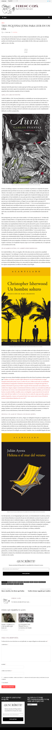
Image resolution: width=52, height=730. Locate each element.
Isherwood (26, 582)
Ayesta (9, 582)
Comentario (4, 644)
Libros (2, 22)
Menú (5, 17)
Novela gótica (42, 582)
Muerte (35, 582)
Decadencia (20, 582)
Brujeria (14, 582)
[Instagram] (50, 1)
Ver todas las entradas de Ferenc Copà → (20, 602)
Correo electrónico (6, 670)
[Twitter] (48, 1)
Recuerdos (16, 583)
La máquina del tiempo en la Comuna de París (24, 626)
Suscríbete (5, 682)
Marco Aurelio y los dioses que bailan (7, 626)
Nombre (3, 664)
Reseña (21, 583)
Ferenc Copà (27, 6)
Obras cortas (10, 583)
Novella (4, 583)
